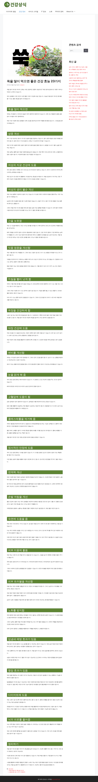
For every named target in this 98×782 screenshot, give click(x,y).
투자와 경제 (59, 11)
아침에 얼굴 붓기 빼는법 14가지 (16, 770)
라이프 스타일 (33, 11)
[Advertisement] (49, 25)
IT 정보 (43, 11)
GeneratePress (56, 779)
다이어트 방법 (11, 11)
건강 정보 (22, 11)
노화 (50, 11)
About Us (69, 11)
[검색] (86, 50)
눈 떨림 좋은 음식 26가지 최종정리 (17, 772)
